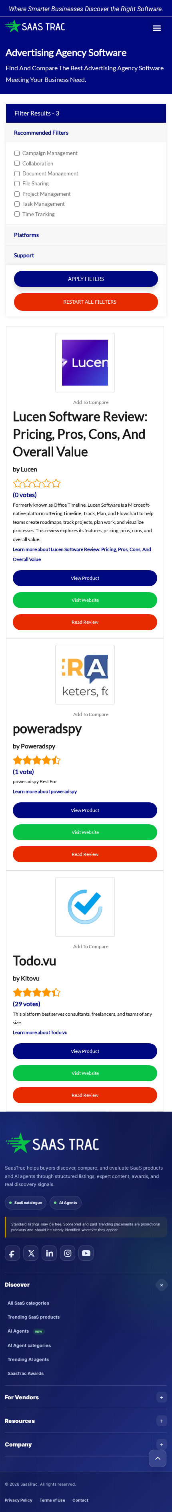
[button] (157, 27)
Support (24, 255)
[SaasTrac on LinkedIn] (49, 1253)
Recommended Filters (41, 132)
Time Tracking (38, 214)
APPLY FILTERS (86, 279)
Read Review (85, 622)
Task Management (43, 204)
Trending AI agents (28, 1359)
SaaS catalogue (28, 1202)
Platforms (26, 234)
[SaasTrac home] (52, 1142)
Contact (80, 1500)
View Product (85, 578)
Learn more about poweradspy (45, 791)
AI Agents (68, 1202)
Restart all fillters (89, 301)
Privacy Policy (18, 1500)
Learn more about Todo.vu (40, 1032)
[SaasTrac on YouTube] (86, 1253)
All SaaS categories (28, 1303)
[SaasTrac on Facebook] (12, 1253)
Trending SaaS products (34, 1317)
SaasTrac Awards (26, 1373)
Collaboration (37, 163)
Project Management (46, 194)
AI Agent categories (29, 1345)
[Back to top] (157, 1458)
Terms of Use (52, 1500)
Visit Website (85, 600)
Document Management (50, 173)
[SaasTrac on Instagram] (67, 1253)
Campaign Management (50, 153)
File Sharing (35, 183)
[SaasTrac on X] (30, 1253)
